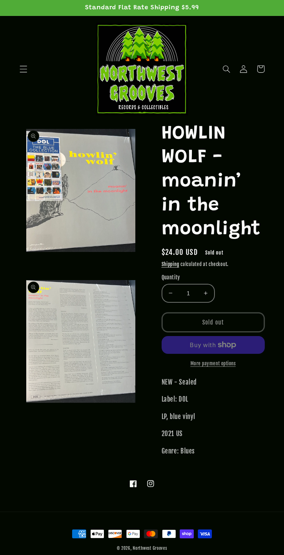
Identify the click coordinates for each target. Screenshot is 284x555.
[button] (23, 68)
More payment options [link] (213, 363)
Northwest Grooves (150, 548)
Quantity (171, 277)
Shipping (170, 264)
